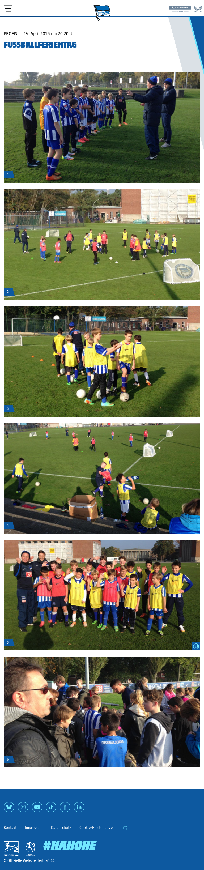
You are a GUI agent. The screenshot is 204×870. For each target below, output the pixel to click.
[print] (125, 828)
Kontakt (10, 827)
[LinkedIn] (79, 809)
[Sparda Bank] (180, 8)
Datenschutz (61, 827)
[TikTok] (51, 809)
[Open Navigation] (8, 8)
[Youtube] (37, 809)
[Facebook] (65, 809)
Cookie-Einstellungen (97, 827)
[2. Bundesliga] (11, 848)
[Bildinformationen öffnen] (196, 646)
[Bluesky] (9, 809)
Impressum (33, 827)
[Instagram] (23, 809)
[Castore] (198, 8)
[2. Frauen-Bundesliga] (30, 848)
